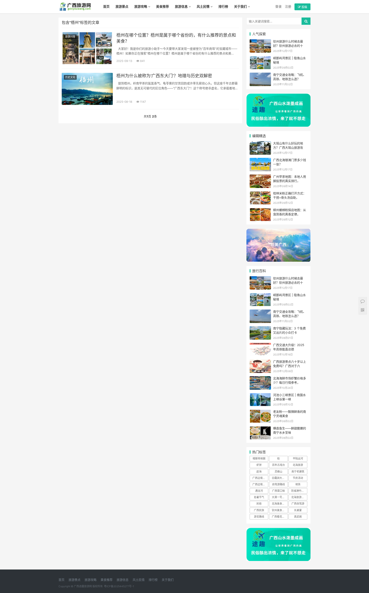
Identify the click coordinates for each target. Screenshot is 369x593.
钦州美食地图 (279, 510)
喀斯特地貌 (259, 458)
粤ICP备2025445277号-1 (119, 586)
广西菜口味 (278, 490)
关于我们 (240, 6)
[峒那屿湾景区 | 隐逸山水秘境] (260, 58)
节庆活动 (298, 478)
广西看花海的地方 (280, 516)
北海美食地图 (279, 503)
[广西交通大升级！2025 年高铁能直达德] (260, 345)
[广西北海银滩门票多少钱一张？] (260, 160)
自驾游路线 (278, 484)
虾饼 (259, 465)
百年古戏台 (278, 465)
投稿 (304, 7)
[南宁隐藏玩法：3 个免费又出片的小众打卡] (260, 329)
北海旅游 (298, 465)
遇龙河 (259, 490)
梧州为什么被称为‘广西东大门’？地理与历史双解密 (164, 75)
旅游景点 (122, 6)
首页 (106, 6)
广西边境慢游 (260, 484)
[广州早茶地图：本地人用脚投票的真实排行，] (260, 177)
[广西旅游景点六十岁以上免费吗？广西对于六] (260, 362)
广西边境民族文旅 (260, 478)
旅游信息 (181, 6)
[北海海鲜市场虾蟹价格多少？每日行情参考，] (260, 379)
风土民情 (203, 6)
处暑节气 (259, 497)
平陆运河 (298, 458)
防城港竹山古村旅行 (299, 490)
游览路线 (259, 516)
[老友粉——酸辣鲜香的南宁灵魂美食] (260, 412)
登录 (278, 6)
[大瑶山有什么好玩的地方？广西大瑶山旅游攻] (260, 144)
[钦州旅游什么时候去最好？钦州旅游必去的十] (260, 42)
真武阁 (298, 516)
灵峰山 (278, 471)
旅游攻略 (140, 6)
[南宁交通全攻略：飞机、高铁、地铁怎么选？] (260, 75)
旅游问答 (70, 36)
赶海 (259, 471)
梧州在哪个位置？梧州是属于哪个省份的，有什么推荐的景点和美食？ (176, 38)
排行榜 (223, 6)
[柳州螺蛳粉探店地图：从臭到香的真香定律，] (260, 210)
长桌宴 (298, 510)
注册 (288, 6)
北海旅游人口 (299, 497)
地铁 (297, 484)
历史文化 (70, 77)
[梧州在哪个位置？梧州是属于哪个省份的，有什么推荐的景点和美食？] (87, 48)
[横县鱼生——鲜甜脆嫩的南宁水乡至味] (260, 429)
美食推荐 (162, 6)
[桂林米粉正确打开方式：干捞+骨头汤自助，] (260, 194)
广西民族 (259, 510)
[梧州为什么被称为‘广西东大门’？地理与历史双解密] (87, 89)
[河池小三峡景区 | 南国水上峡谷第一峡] (260, 395)
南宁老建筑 (297, 471)
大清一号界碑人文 (280, 497)
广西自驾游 (297, 503)
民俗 (259, 503)
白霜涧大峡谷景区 (280, 478)
